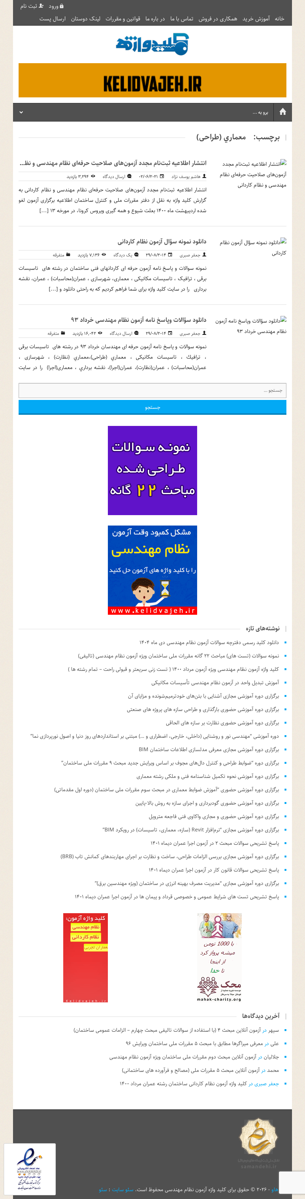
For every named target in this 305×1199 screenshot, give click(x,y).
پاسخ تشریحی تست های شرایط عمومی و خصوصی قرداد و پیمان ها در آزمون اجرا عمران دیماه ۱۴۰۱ (177, 896)
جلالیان (271, 1057)
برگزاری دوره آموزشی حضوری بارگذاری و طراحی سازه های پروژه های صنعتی (203, 709)
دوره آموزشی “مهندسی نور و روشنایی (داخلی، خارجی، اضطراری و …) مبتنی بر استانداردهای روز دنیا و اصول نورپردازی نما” (154, 736)
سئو (103, 1189)
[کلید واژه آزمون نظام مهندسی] (152, 44)
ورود (54, 6)
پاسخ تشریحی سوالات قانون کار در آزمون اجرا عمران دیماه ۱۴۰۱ (214, 870)
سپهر (273, 1030)
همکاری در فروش (218, 19)
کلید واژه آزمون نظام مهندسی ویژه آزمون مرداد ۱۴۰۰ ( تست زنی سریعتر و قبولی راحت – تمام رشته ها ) (173, 669)
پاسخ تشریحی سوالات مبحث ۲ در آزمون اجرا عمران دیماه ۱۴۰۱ (215, 843)
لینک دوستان (85, 19)
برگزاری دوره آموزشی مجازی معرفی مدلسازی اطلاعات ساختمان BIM (209, 749)
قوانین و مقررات (123, 19)
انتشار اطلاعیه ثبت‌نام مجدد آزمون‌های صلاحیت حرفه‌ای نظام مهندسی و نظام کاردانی (103, 163)
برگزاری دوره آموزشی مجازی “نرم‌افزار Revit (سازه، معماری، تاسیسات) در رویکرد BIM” (191, 829)
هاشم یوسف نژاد (185, 177)
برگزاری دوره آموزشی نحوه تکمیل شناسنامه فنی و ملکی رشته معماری (208, 776)
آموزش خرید (256, 19)
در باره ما (155, 19)
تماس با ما (181, 19)
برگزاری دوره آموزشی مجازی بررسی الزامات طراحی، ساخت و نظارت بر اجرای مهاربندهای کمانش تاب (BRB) (170, 856)
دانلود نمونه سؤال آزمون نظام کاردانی (162, 242)
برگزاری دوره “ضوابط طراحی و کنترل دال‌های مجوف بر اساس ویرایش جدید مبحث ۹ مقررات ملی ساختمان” (170, 763)
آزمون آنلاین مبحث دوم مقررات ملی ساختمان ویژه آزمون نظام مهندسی (182, 1057)
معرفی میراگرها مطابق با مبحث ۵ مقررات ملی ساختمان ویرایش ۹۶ (194, 1043)
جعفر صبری (190, 255)
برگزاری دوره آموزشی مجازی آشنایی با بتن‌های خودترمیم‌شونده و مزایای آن (203, 696)
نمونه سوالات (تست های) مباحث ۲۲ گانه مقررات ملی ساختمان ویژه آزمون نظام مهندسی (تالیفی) (178, 656)
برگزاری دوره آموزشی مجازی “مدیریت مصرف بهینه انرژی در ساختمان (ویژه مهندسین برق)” (187, 883)
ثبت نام (29, 6)
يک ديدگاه (122, 255)
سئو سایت (123, 1189)
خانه (280, 19)
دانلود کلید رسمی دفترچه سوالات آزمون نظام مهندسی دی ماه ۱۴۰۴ (209, 642)
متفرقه (58, 255)
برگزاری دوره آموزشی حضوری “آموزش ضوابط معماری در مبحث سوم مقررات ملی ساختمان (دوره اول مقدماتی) (166, 789)
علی (274, 1043)
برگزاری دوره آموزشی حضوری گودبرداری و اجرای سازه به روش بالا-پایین (207, 803)
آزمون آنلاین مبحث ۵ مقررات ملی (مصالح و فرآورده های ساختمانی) (191, 1070)
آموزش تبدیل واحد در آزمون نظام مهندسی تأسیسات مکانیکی (215, 682)
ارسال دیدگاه (114, 177)
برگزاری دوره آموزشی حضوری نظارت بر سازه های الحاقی (222, 722)
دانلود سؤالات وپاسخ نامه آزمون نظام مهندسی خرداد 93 (138, 320)
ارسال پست (52, 19)
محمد (273, 1070)
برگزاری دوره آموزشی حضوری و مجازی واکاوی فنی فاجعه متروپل (214, 816)
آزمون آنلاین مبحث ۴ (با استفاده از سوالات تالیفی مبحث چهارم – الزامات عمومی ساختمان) (167, 1030)
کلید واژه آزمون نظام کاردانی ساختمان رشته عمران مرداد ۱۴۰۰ (183, 1083)
